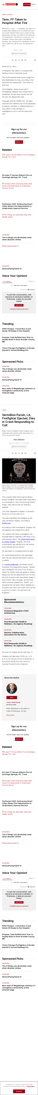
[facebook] (13, 60)
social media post (11, 564)
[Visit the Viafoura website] (31, 289)
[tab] (7, 281)
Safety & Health (7, 14)
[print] (35, 60)
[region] (19, 286)
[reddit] (22, 60)
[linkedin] (16, 60)
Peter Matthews (19, 439)
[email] (25, 60)
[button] (3, 4)
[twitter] (19, 60)
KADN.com (6, 523)
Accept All (19, 1091)
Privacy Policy (31, 1086)
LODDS (4, 410)
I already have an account (19, 309)
